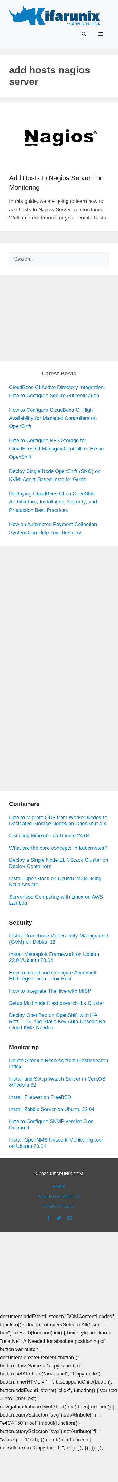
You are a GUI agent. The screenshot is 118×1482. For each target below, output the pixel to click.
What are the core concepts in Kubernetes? (58, 848)
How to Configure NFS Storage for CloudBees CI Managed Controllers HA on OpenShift (56, 449)
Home (59, 1186)
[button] (84, 34)
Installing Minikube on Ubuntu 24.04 (49, 835)
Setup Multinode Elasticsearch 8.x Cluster (56, 1003)
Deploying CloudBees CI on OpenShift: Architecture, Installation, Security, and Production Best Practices (53, 502)
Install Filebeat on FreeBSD (40, 1097)
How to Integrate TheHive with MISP (50, 991)
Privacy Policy (59, 1206)
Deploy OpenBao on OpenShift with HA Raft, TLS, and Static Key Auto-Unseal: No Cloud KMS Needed (57, 1021)
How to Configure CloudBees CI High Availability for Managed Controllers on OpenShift (53, 418)
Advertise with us (59, 1196)
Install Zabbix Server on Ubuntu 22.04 (51, 1109)
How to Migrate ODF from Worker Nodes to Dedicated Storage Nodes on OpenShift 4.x (58, 820)
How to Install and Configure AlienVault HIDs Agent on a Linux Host (53, 976)
